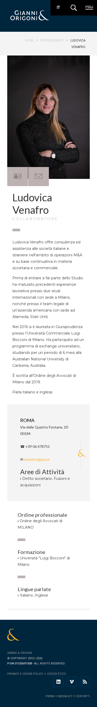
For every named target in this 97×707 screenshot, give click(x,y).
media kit (65, 696)
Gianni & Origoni (19, 653)
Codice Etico (56, 674)
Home (29, 40)
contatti (83, 696)
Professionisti (52, 40)
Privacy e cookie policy (25, 674)
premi (50, 696)
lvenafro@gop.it (37, 459)
